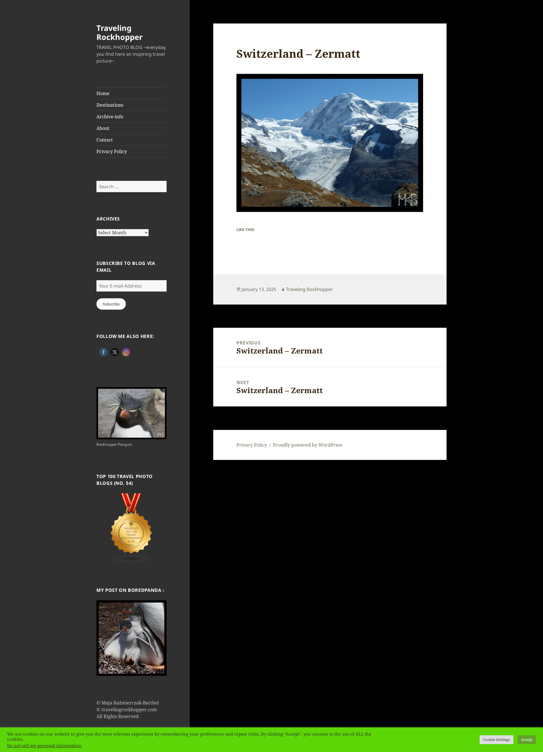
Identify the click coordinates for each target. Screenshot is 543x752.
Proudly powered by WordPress (307, 445)
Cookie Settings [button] (496, 739)
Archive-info (109, 116)
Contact (104, 140)
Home (102, 93)
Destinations (109, 105)
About (102, 128)
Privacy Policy (111, 151)
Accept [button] (527, 739)
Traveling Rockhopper (119, 32)
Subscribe (111, 304)
